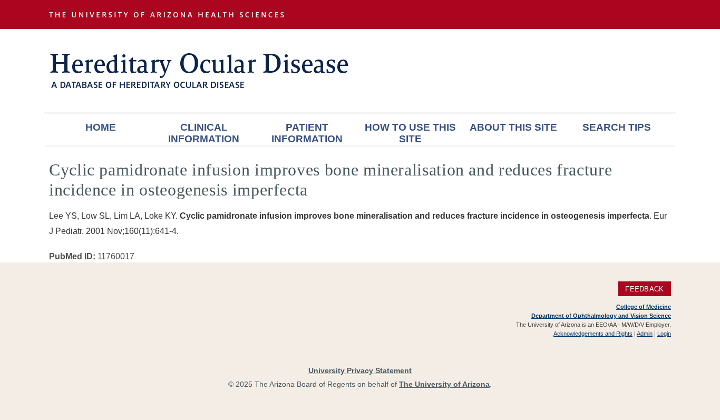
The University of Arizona (444, 384)
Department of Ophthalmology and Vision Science (601, 315)
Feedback (644, 289)
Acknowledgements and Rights (593, 333)
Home (100, 127)
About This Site (513, 127)
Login (664, 333)
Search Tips (616, 127)
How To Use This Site (410, 133)
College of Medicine (643, 307)
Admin (645, 333)
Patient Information (307, 133)
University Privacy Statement (360, 370)
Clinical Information (203, 133)
